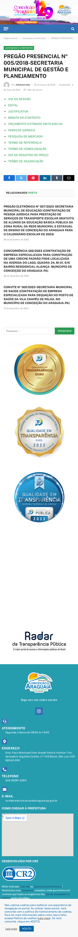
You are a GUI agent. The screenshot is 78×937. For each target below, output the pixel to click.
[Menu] (6, 29)
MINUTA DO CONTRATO (24, 117)
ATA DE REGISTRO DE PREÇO (28, 155)
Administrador (23, 85)
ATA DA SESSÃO (19, 99)
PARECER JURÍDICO (21, 130)
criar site (25, 886)
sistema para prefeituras (48, 886)
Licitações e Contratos (19, 48)
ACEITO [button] (26, 928)
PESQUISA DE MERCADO (25, 136)
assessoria (27, 890)
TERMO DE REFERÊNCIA (25, 142)
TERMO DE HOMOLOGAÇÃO (27, 149)
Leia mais (44, 918)
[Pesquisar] (72, 29)
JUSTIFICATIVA (18, 111)
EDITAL (13, 105)
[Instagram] (39, 711)
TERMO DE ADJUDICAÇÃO (25, 161)
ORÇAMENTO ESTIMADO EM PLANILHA (35, 124)
